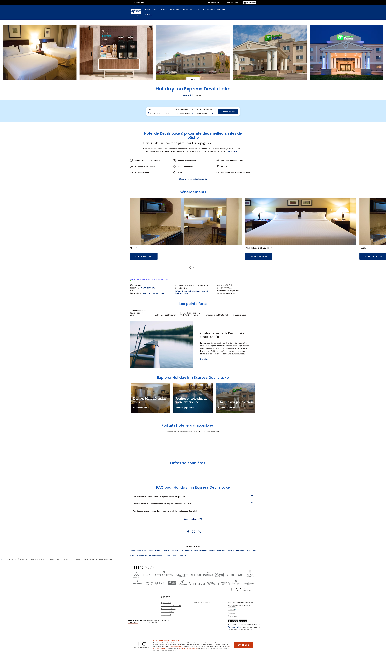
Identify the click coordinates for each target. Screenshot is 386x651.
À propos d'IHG (166, 603)
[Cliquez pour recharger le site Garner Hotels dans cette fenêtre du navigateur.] (192, 583)
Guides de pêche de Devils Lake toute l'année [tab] (138, 313)
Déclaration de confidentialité (188, 648)
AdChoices (231, 610)
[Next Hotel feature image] (197, 80)
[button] (249, 2)
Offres (147, 9)
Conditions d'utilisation (202, 602)
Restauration (187, 9)
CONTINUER (243, 645)
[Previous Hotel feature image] (189, 80)
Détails (203, 359)
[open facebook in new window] (187, 531)
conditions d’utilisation (176, 646)
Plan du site (232, 613)
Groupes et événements (216, 9)
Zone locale (200, 9)
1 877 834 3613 (153, 622)
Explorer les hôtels (167, 612)
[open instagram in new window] (192, 531)
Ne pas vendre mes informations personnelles (239, 606)
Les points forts (193, 304)
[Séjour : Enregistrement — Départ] (160, 113)
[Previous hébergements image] (190, 267)
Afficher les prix (228, 111)
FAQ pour (193, 487)
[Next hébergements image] (198, 267)
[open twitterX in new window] (198, 531)
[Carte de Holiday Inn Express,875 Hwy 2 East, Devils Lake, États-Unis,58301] (149, 279)
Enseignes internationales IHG (171, 606)
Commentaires (232, 616)
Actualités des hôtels (168, 609)
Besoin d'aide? (139, 2)
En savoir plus (234, 627)
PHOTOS (148, 15)
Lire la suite (232, 151)
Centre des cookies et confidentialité (240, 602)
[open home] (3, 559)
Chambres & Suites (160, 9)
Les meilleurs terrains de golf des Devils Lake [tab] (190, 314)
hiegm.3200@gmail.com (153, 293)
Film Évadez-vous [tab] (238, 315)
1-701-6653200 (148, 288)
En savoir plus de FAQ (193, 519)
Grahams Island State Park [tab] (217, 315)
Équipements (175, 9)
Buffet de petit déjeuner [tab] (165, 315)
